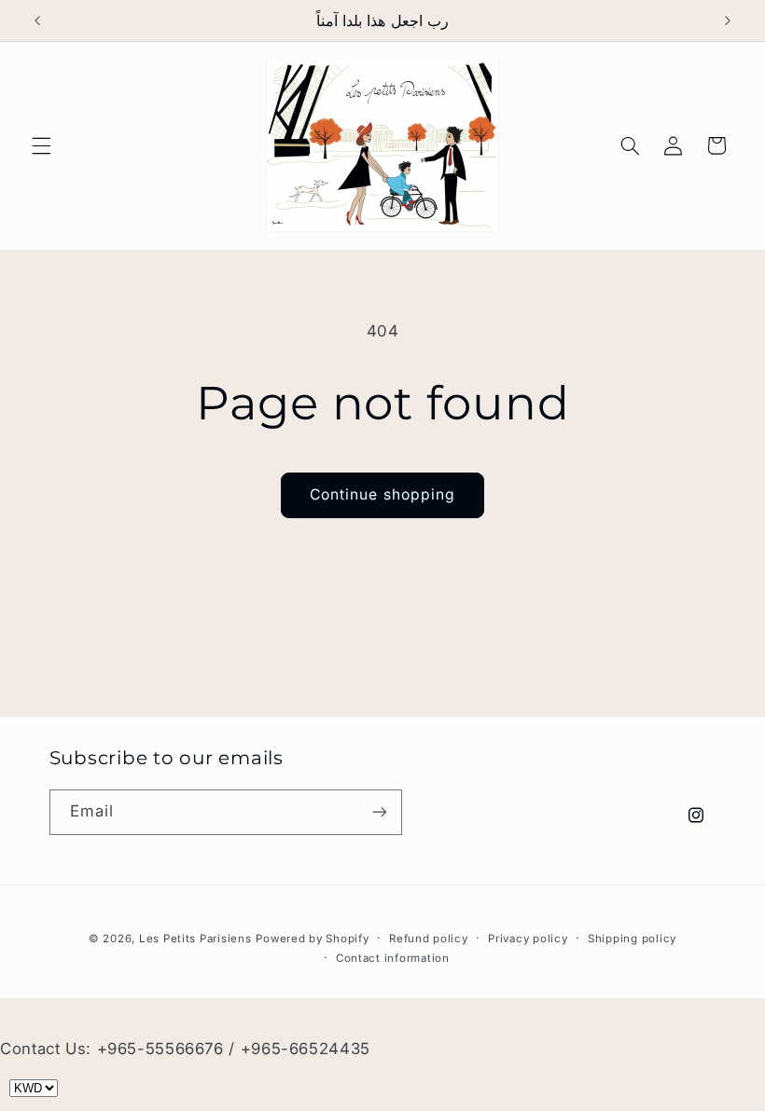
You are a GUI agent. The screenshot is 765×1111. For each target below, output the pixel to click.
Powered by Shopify (312, 938)
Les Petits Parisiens (195, 938)
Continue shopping (382, 494)
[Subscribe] (378, 812)
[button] (41, 145)
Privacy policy (527, 938)
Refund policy (428, 938)
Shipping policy (632, 938)
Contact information (393, 958)
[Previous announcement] (37, 20)
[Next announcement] (727, 20)
